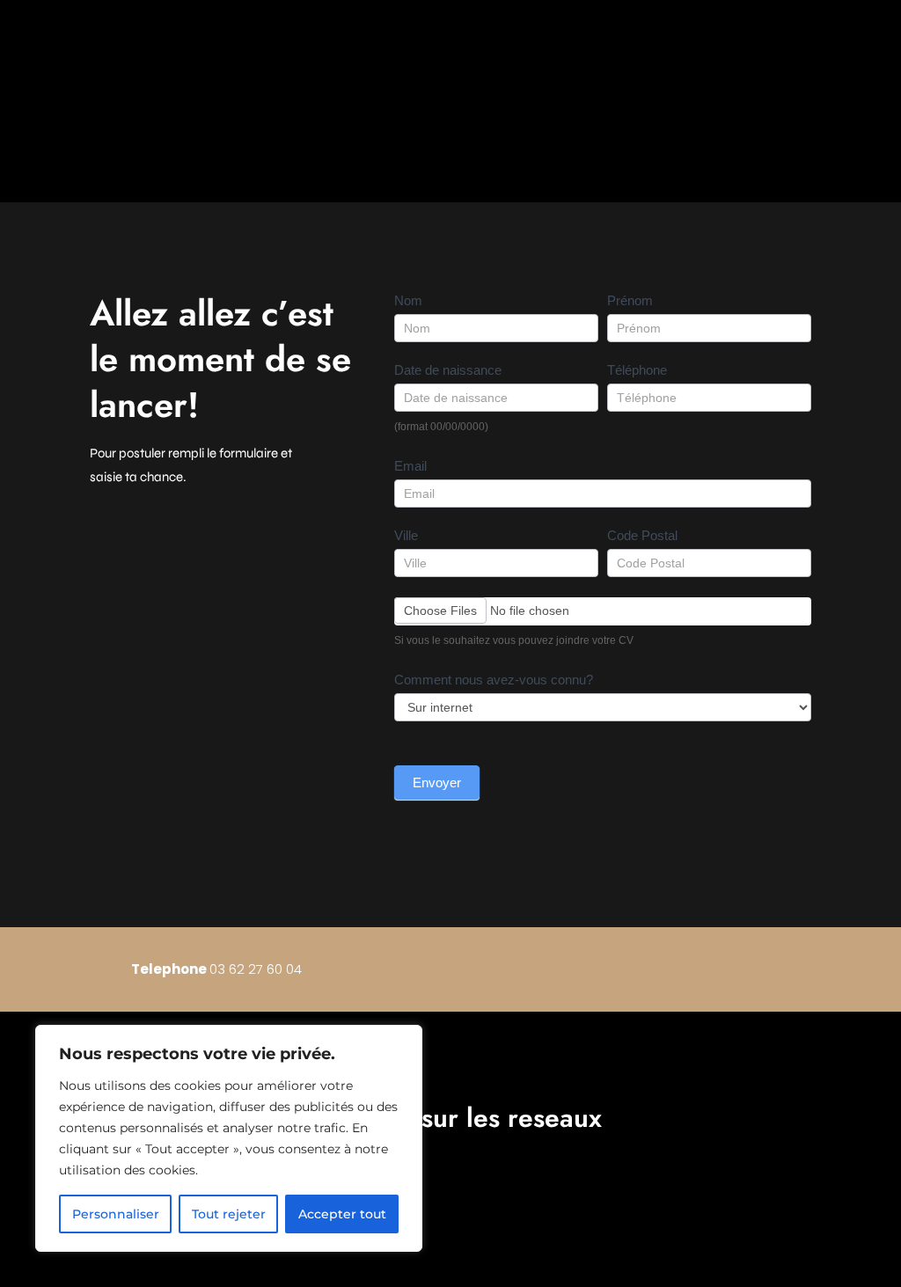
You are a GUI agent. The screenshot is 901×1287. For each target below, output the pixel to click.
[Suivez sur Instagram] (842, 83)
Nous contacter (423, 76)
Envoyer (437, 782)
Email (410, 465)
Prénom (630, 300)
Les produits (544, 49)
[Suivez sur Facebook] (842, 119)
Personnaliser (115, 1214)
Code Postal (642, 535)
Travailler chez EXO (426, 49)
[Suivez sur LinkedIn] (849, 154)
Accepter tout (342, 1214)
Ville (406, 535)
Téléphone (637, 369)
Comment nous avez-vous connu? (493, 679)
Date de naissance (448, 369)
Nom (408, 300)
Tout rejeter (229, 1214)
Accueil (231, 49)
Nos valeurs (311, 49)
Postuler (518, 76)
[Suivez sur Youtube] (842, 48)
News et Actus (664, 49)
